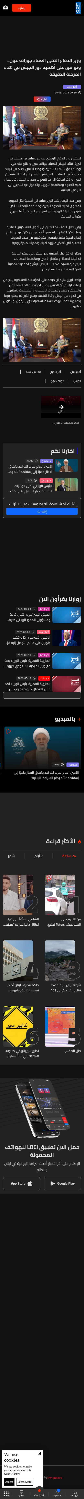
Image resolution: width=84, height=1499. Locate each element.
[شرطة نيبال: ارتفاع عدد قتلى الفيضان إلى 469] (63, 966)
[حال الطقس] (63, 1032)
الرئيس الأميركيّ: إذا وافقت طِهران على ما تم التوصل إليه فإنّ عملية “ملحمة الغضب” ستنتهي (27, 640)
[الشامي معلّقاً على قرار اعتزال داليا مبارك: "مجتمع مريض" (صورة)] (21, 901)
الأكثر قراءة (60, 841)
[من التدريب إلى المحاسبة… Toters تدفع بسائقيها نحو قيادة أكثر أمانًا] (63, 901)
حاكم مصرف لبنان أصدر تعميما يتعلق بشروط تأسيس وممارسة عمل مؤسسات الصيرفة (23, 987)
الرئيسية (75, 1495)
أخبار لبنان (46, 461)
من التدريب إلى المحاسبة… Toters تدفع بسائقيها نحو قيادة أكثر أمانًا (64, 921)
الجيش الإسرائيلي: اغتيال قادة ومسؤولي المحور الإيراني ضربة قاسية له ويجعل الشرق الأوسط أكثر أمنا (28, 617)
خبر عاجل (44, 678)
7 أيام (38, 856)
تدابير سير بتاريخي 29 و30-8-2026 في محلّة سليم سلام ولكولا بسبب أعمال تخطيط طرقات (21, 1053)
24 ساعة (69, 856)
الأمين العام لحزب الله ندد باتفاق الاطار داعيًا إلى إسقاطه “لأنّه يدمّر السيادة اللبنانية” (30, 469)
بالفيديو (65, 718)
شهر (11, 856)
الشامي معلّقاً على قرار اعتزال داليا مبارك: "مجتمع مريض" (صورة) (21, 921)
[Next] (5, 753)
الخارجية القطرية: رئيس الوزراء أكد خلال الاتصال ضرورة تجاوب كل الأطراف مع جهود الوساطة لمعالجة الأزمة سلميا (27, 686)
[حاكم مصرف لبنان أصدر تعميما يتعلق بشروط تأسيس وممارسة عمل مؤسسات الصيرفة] (21, 966)
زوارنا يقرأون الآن (60, 599)
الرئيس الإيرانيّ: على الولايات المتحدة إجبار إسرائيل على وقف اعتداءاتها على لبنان (31, 488)
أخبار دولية (46, 480)
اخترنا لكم (63, 451)
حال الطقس (72, 1051)
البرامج (21, 1495)
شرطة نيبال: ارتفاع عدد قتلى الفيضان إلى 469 (66, 987)
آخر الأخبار (44, 609)
